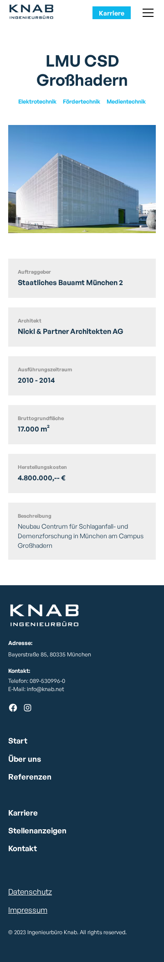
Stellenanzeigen (37, 830)
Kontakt (22, 848)
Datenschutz (30, 891)
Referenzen (29, 776)
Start (17, 740)
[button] (146, 13)
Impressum (27, 910)
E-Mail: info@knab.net (36, 689)
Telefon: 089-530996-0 (36, 680)
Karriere (111, 13)
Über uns (24, 759)
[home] (33, 12)
